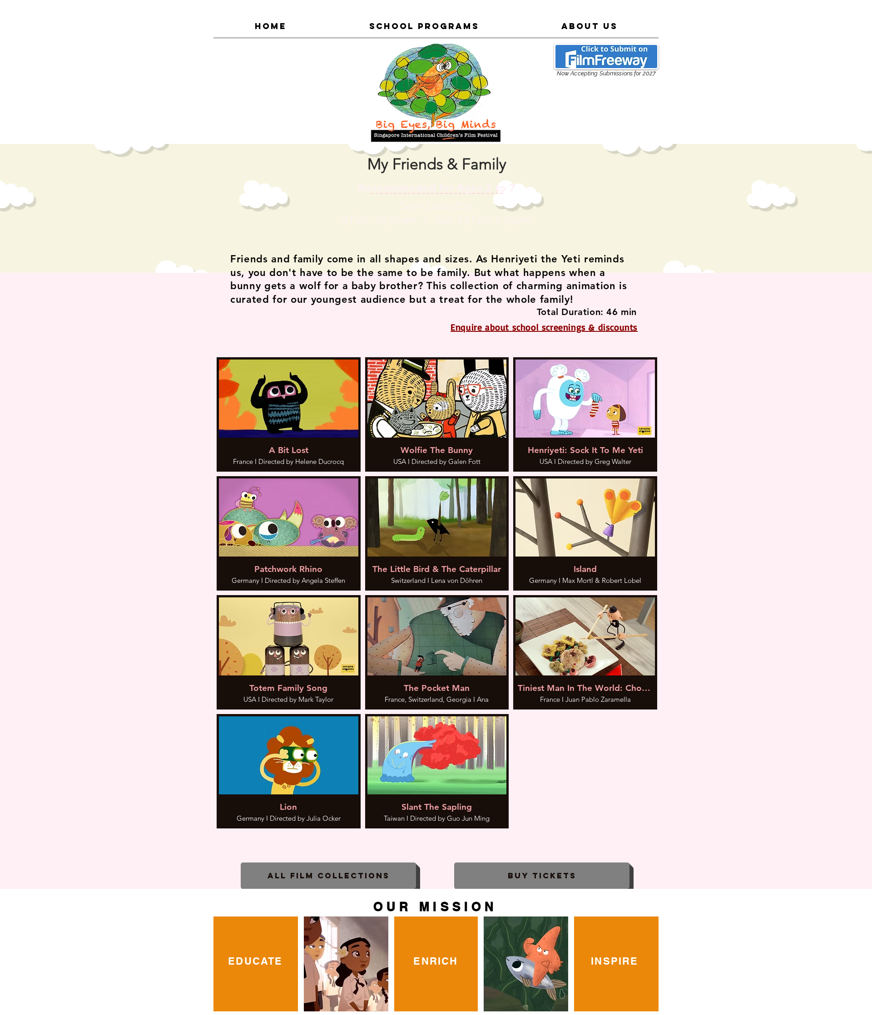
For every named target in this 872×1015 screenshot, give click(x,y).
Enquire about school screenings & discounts (544, 327)
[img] (289, 414)
